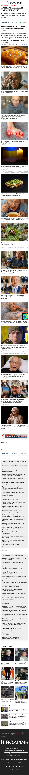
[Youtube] (19, 766)
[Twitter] (10, 766)
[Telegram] (16, 766)
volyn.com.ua (19, 733)
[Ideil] (14, 769)
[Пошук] (27, 2)
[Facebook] (6, 766)
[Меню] (1, 2)
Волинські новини (5, 5)
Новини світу (14, 5)
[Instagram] (13, 766)
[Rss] (22, 766)
